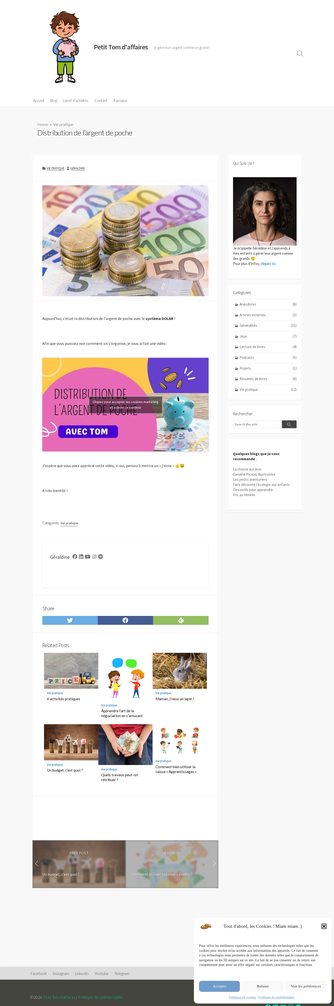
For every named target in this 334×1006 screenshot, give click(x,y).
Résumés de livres (268, 378)
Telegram (122, 973)
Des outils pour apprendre (253, 489)
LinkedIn (82, 973)
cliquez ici (268, 263)
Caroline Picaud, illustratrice (254, 474)
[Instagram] (94, 557)
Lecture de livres (268, 346)
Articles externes (268, 315)
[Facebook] (74, 557)
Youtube (102, 973)
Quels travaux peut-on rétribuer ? (119, 777)
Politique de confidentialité (276, 997)
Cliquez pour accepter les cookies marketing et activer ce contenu (125, 405)
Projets (268, 368)
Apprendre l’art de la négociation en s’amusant (122, 713)
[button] (324, 926)
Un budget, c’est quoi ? (65, 770)
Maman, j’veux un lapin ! (175, 699)
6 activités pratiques (63, 699)
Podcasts (268, 357)
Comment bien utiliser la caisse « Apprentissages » (176, 769)
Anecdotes (268, 304)
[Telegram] (100, 557)
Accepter (219, 986)
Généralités (268, 325)
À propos (120, 100)
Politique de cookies (242, 997)
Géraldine (77, 168)
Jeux (268, 336)
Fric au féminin (244, 494)
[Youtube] (87, 557)
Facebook (39, 973)
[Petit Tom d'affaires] (63, 47)
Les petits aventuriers (250, 479)
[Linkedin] (81, 557)
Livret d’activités (76, 100)
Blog (53, 100)
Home (42, 124)
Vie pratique (63, 124)
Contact (100, 100)
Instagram (61, 973)
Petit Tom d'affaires (59, 997)
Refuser (263, 986)
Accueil (38, 100)
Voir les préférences (306, 986)
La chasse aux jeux (247, 469)
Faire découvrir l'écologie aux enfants (261, 484)
